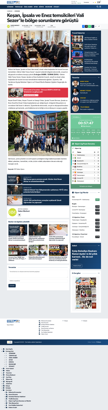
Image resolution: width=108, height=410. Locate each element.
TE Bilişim (98, 342)
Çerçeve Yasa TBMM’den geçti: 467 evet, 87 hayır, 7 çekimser (17, 259)
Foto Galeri (10, 368)
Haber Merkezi (24, 211)
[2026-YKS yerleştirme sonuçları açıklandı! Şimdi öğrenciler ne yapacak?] (58, 230)
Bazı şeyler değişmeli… (87, 109)
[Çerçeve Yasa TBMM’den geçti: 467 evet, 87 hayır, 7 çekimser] (17, 250)
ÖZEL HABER (28, 7)
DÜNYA (41, 7)
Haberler (9, 11)
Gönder (12, 285)
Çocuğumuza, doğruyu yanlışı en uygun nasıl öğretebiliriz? (89, 101)
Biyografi (9, 381)
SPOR (36, 7)
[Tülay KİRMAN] (75, 108)
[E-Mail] (19, 215)
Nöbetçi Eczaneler (46, 320)
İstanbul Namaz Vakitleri (47, 324)
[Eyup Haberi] (13, 2)
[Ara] (98, 7)
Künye (66, 320)
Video (8, 370)
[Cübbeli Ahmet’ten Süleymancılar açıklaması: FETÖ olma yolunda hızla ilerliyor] (38, 230)
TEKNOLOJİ (18, 7)
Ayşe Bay (83, 98)
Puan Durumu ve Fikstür (47, 328)
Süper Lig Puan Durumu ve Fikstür (20, 401)
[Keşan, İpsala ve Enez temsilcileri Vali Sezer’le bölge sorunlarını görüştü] (38, 49)
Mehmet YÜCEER (85, 90)
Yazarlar (9, 373)
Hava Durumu (44, 322)
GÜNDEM (10, 7)
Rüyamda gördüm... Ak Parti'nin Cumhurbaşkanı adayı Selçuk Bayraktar (89, 85)
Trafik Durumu (45, 326)
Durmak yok (83, 93)
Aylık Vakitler (76, 138)
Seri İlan (8, 377)
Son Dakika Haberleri (47, 332)
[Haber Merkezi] (12, 212)
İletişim (85, 320)
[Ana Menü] (100, 7)
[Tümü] (99, 77)
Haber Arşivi (44, 334)
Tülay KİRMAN (84, 107)
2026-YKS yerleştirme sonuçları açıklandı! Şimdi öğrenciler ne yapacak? (57, 238)
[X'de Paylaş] (86, 26)
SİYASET (56, 7)
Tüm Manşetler (45, 330)
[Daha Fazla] (92, 26)
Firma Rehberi (10, 375)
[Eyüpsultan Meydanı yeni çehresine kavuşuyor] (38, 250)
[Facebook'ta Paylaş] (83, 26)
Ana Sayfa (9, 349)
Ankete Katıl (77, 266)
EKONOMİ (48, 7)
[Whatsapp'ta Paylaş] (89, 26)
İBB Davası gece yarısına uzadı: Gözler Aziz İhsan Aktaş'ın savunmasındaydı (16, 238)
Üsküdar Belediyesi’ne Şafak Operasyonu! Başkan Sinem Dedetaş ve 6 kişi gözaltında (58, 259)
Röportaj (9, 379)
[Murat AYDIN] (75, 83)
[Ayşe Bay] (75, 100)
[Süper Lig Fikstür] (99, 192)
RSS (10, 342)
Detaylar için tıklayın (86, 186)
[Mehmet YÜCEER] (75, 92)
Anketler (9, 383)
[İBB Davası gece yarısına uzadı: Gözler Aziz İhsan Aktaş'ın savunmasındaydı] (17, 230)
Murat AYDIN (84, 81)
